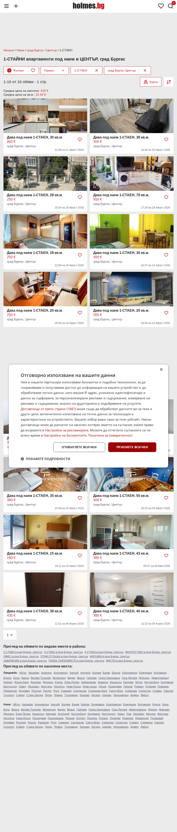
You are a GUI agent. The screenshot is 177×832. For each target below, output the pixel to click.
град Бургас (35, 50)
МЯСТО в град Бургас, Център (124, 660)
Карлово (128, 682)
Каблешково (88, 682)
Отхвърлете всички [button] (79, 447)
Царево (106, 695)
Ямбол (145, 695)
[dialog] (88, 415)
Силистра (145, 691)
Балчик (96, 673)
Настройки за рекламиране (66, 430)
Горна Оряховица (109, 678)
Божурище (145, 673)
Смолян (168, 691)
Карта (154, 82)
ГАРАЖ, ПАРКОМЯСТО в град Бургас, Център (76, 660)
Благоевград (129, 673)
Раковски (43, 722)
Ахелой (74, 673)
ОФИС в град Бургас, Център (21, 656)
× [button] (161, 369)
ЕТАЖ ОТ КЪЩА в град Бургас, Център (64, 656)
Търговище (71, 695)
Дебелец (144, 678)
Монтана (46, 686)
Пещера (92, 718)
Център (51, 50)
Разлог (47, 691)
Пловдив (150, 686)
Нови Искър (73, 686)
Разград (36, 691)
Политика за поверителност (110, 435)
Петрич (80, 718)
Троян (48, 695)
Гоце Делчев (129, 678)
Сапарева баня (97, 691)
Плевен (139, 686)
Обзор (102, 686)
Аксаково (33, 673)
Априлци (46, 673)
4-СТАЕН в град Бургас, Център (104, 652)
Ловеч (22, 686)
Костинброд (151, 682)
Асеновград (61, 673)
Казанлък (116, 682)
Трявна (58, 695)
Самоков (66, 691)
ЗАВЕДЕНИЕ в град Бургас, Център (25, 660)
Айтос (23, 673)
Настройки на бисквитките (65, 435)
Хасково (85, 695)
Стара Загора (34, 695)
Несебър (59, 686)
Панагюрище (56, 718)
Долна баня (21, 682)
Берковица (97, 704)
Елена (59, 682)
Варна (25, 678)
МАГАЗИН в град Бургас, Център (110, 656)
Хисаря (95, 695)
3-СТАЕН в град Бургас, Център (63, 652)
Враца (81, 678)
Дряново (35, 682)
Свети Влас (116, 691)
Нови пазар (90, 686)
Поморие (163, 686)
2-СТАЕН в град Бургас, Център (22, 652)
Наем (20, 50)
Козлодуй (64, 714)
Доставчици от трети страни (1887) (48, 408)
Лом (128, 714)
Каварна (103, 682)
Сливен (157, 691)
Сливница (146, 722)
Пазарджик (115, 686)
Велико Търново (41, 678)
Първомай (156, 718)
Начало (8, 50)
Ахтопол (85, 673)
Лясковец (33, 686)
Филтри (16, 70)
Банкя (106, 673)
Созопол (8, 695)
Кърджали (167, 682)
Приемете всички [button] (132, 447)
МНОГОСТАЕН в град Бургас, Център (148, 652)
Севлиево (131, 691)
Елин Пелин (72, 682)
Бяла (16, 678)
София (20, 695)
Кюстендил (10, 686)
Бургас (7, 678)
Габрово (92, 678)
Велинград (59, 678)
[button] (45, 458)
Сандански (80, 691)
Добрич (8, 682)
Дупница (48, 682)
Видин (71, 678)
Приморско (10, 691)
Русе (56, 691)
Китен (139, 682)
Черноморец (121, 695)
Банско (116, 673)
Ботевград (160, 673)
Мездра (151, 714)
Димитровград (160, 678)
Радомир (24, 691)
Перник (128, 686)
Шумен (134, 695)
